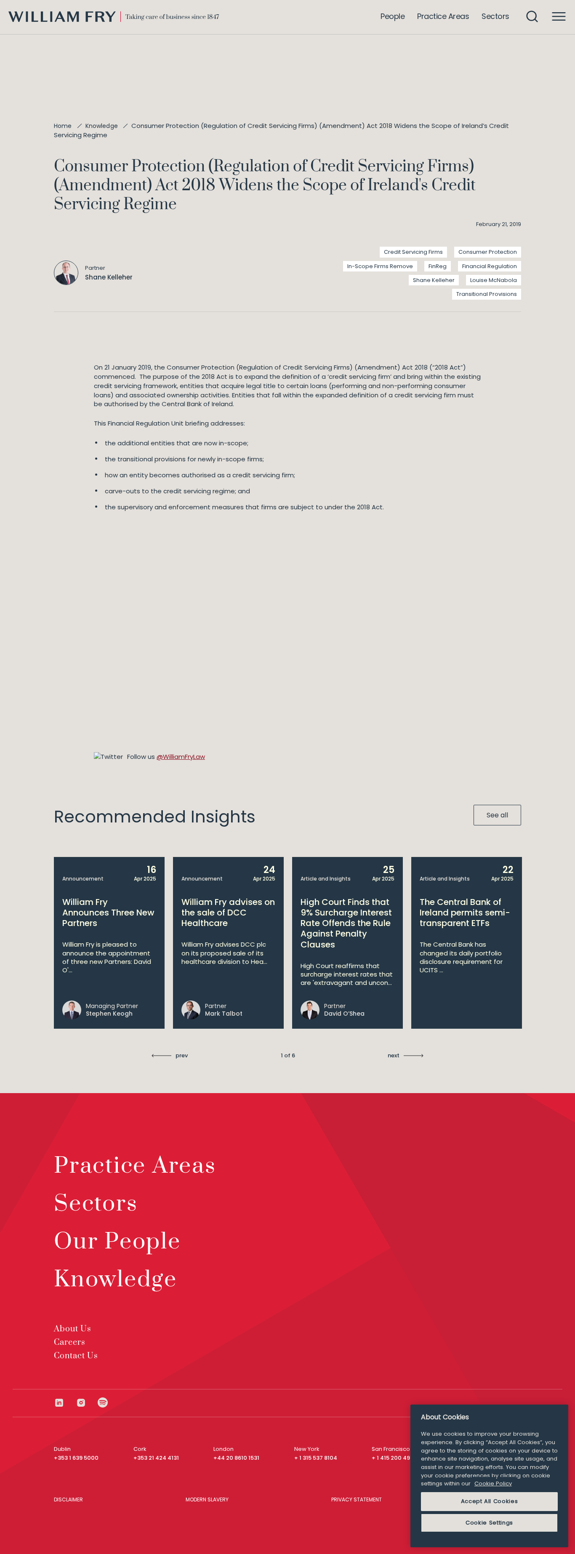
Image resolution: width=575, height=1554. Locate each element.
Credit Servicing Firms (413, 252)
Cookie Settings (489, 1523)
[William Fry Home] (113, 16)
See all (497, 815)
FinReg (438, 266)
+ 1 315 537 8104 (315, 1458)
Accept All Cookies (489, 1501)
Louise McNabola (493, 280)
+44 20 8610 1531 (236, 1458)
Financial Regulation (489, 266)
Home (63, 126)
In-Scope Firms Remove (380, 266)
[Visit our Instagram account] (87, 1402)
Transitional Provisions (486, 294)
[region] (489, 1476)
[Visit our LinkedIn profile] (65, 1402)
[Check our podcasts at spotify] (103, 1402)
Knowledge (101, 126)
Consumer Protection (487, 252)
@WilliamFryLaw (181, 756)
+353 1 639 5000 (76, 1458)
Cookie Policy (493, 1483)
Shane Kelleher (434, 280)
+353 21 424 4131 (156, 1458)
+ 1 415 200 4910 (394, 1458)
